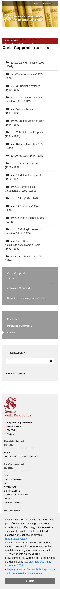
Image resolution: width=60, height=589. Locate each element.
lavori (7, 483)
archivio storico (48, 3)
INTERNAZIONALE (12, 502)
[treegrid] (30, 161)
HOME (7, 453)
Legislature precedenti (19, 422)
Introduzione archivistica (19, 326)
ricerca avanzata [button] (16, 373)
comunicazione (12, 491)
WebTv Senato (15, 426)
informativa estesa (16, 538)
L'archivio (12, 319)
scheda (50, 63)
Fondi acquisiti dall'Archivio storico (22, 39)
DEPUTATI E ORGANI (13, 479)
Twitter (11, 434)
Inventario (12, 332)
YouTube (12, 430)
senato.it (36, 3)
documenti (10, 487)
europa (8, 499)
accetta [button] (30, 580)
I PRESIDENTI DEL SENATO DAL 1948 (21, 456)
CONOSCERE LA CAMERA (16, 495)
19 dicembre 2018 (35, 561)
